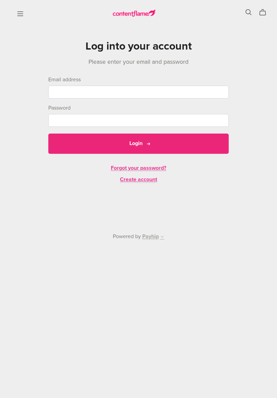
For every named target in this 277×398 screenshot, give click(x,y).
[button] (162, 237)
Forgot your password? (138, 168)
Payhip (150, 236)
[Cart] (265, 12)
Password (59, 108)
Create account (138, 179)
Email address (64, 80)
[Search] (249, 12)
